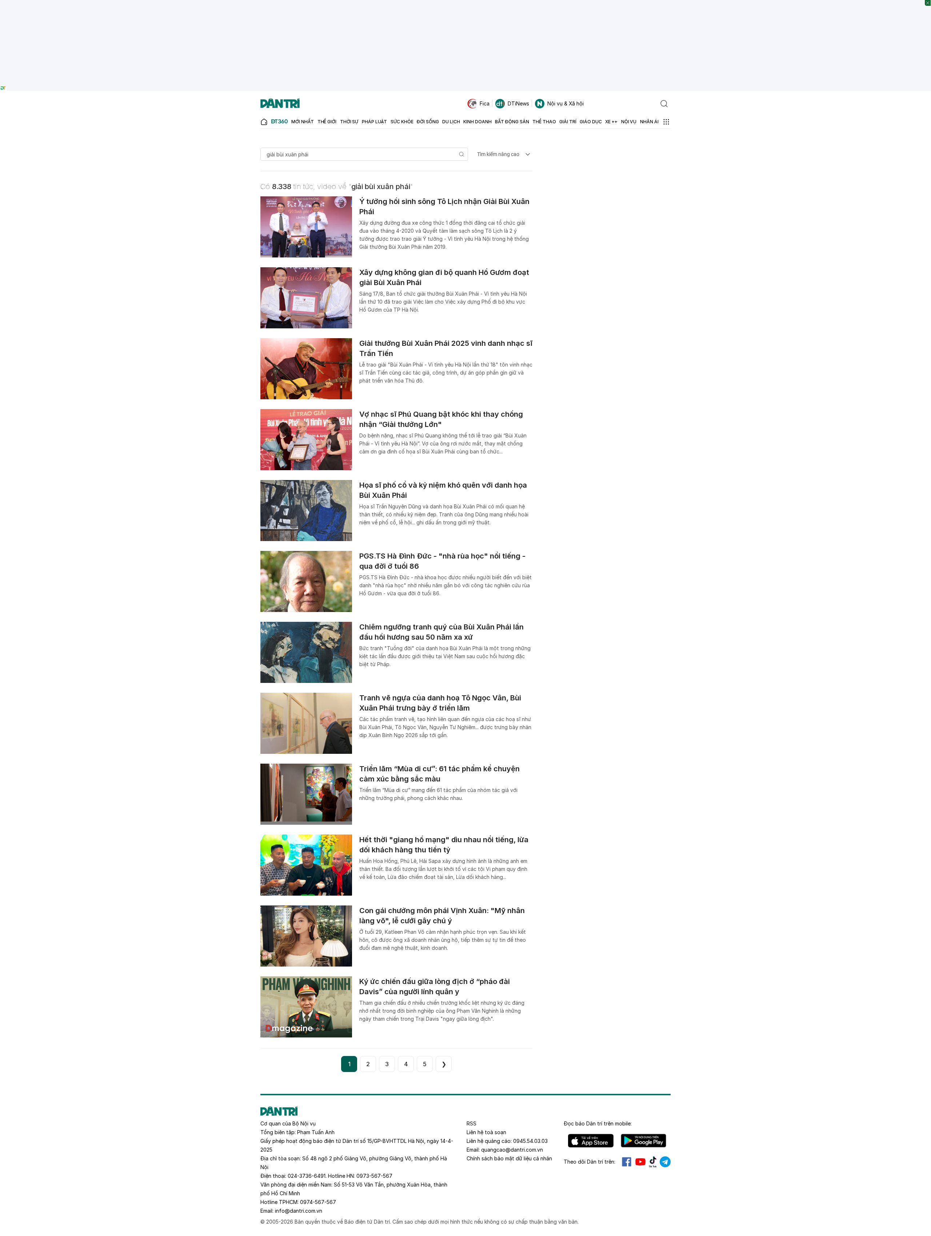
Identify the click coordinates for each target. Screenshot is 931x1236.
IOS (591, 1141)
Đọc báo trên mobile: (598, 1123)
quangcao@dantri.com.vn (512, 1150)
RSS (471, 1123)
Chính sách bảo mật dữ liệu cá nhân (509, 1158)
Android (643, 1141)
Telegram (665, 1161)
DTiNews (518, 103)
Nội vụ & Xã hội (565, 103)
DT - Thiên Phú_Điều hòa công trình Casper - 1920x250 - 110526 (465, 3)
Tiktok (653, 1161)
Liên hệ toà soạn (486, 1132)
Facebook (626, 1161)
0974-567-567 (318, 1202)
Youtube (640, 1161)
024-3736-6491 (306, 1176)
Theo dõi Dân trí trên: (589, 1162)
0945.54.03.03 (530, 1141)
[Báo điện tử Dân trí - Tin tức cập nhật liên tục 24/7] (280, 104)
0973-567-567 (374, 1176)
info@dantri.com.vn (298, 1211)
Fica (485, 103)
